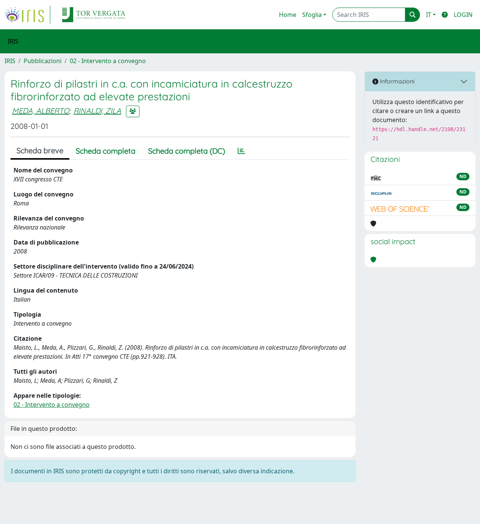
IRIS (9, 61)
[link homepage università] (93, 15)
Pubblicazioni (43, 61)
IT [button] (428, 15)
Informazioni (396, 81)
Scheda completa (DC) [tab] (186, 151)
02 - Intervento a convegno (108, 61)
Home (287, 15)
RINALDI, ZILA (97, 110)
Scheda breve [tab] (39, 150)
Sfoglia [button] (312, 15)
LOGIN (463, 15)
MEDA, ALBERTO (40, 110)
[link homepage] (27, 15)
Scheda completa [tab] (105, 151)
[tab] (241, 151)
